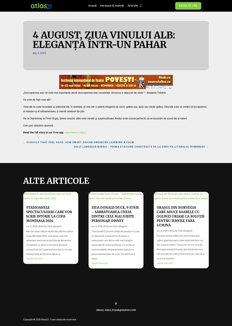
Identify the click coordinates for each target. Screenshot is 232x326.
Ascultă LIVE (188, 5)
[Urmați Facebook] (116, 303)
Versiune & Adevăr (112, 6)
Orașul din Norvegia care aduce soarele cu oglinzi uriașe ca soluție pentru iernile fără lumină (181, 216)
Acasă (92, 6)
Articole (133, 6)
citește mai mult (34, 258)
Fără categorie (55, 226)
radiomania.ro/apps (75, 132)
